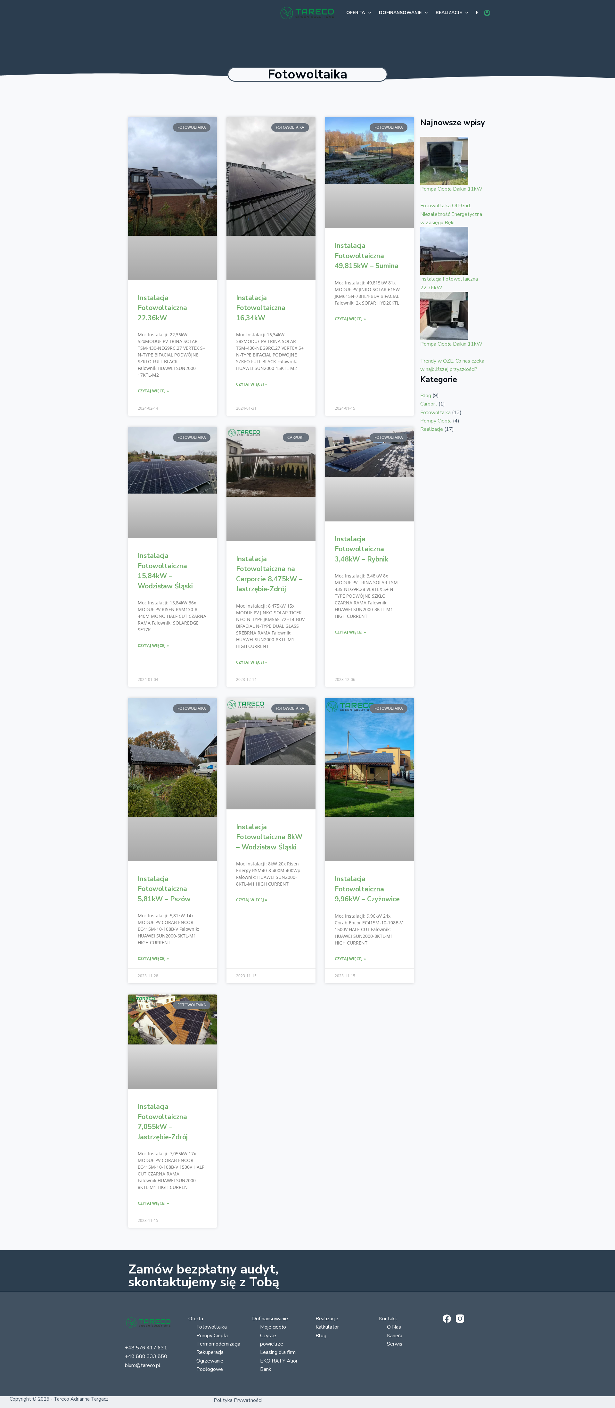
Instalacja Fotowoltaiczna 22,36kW (162, 308)
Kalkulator (327, 1326)
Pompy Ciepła (436, 420)
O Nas (394, 1326)
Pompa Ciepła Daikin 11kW (451, 188)
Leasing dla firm (278, 1352)
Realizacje (449, 13)
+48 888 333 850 (146, 1356)
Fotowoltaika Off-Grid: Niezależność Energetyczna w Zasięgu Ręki (451, 214)
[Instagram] (460, 1318)
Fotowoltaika (435, 412)
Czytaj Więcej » (153, 391)
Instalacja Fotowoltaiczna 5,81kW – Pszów (164, 889)
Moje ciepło (273, 1326)
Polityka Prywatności (238, 1400)
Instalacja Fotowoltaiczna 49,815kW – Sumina (366, 255)
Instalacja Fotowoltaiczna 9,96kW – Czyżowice (367, 889)
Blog (425, 395)
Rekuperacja (210, 1352)
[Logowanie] (487, 13)
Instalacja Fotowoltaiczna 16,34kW (260, 308)
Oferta (355, 13)
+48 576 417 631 (146, 1347)
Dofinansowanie (400, 13)
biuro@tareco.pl (142, 1365)
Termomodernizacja (218, 1343)
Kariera (394, 1335)
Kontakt (388, 1318)
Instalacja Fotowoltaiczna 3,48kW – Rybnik (361, 549)
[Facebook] (447, 1318)
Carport (428, 403)
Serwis (394, 1343)
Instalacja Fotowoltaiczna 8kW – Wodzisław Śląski (269, 837)
